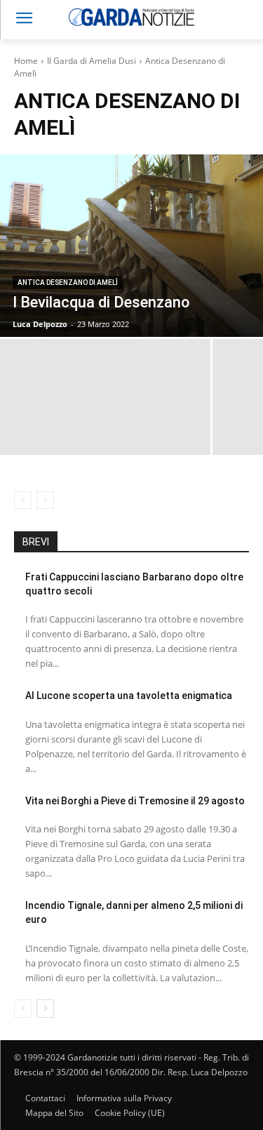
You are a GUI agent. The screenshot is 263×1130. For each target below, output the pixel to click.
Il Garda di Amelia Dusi (91, 61)
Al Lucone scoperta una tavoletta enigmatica (128, 695)
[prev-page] (23, 500)
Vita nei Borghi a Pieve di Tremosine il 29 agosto (135, 800)
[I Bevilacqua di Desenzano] (131, 245)
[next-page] (45, 1008)
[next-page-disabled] (45, 500)
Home (26, 61)
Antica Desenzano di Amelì (68, 282)
